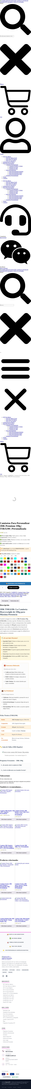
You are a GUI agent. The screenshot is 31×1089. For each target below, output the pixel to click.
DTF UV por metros (11, 160)
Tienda (4, 177)
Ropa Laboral (8, 593)
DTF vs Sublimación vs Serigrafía (10, 1017)
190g (1, 595)
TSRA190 (13, 596)
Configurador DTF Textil (8, 996)
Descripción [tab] (5, 600)
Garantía (19, 1087)
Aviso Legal (5, 1040)
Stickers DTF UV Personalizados (10, 993)
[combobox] (7, 36)
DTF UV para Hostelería (8, 989)
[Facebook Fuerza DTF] (6, 976)
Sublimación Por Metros (9, 162)
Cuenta (1, 154)
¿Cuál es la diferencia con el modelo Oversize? (14, 770)
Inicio (1, 475)
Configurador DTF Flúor (8, 998)
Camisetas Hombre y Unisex (16, 166)
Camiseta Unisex (22, 592)
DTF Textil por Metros (8, 984)
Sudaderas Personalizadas (12, 175)
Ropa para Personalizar (17, 593)
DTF (18, 595)
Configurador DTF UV (8, 1000)
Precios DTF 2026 (7, 1002)
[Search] (0, 83)
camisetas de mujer (13, 167)
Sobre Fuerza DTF (7, 1036)
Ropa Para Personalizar (8, 163)
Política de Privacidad (8, 1041)
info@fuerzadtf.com (11, 1055)
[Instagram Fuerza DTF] (3, 976)
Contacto (5, 178)
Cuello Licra (13, 595)
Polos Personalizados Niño (15, 174)
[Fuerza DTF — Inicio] (15, 958)
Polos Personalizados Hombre (16, 171)
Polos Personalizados (11, 170)
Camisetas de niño (13, 168)
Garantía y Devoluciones (8, 1033)
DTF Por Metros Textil (11, 158)
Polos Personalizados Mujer (15, 173)
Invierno (2, 596)
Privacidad (10, 1087)
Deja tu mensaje (4, 268)
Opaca (9, 596)
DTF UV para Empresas (8, 991)
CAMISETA (10, 475)
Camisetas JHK (6, 1010)
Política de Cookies (7, 1038)
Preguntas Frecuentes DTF (9, 1023)
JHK (6, 596)
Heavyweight (23, 595)
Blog (4, 1021)
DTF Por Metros (7, 156)
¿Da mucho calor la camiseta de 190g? (12, 765)
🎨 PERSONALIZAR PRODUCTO (15, 583)
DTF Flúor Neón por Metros (9, 986)
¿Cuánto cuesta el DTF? (8, 1019)
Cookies (14, 1087)
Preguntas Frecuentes (8, 1031)
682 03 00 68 (3, 237)
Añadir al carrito (13, 587)
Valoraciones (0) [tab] (14, 600)
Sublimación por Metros (8, 995)
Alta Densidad (6, 595)
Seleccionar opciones (6, 819)
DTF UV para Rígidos (8, 988)
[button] (15, 384)
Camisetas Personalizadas (12, 164)
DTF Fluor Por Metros (11, 159)
